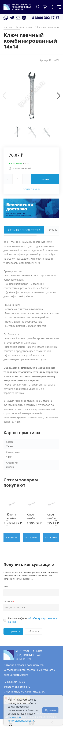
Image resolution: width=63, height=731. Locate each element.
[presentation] (4, 95)
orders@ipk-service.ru (16, 686)
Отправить (13, 631)
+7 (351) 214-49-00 (14, 681)
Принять (50, 710)
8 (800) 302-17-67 (45, 17)
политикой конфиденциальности (21, 718)
